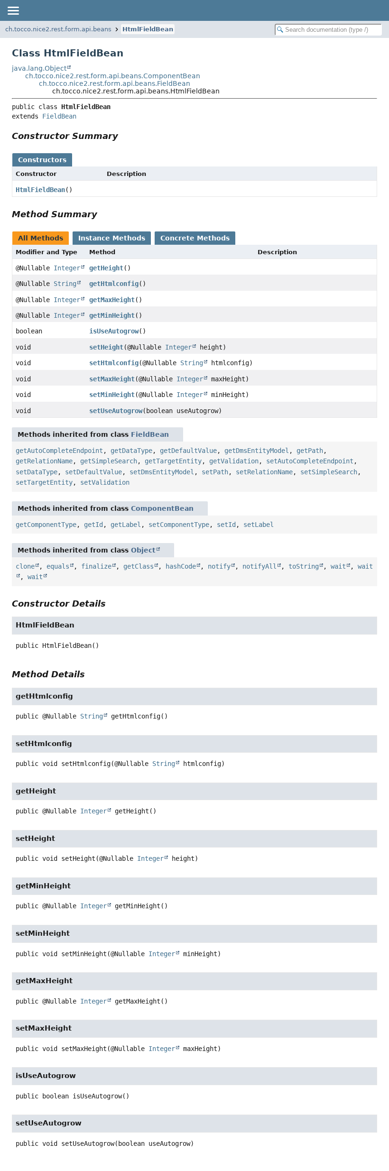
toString (303, 566)
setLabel (258, 524)
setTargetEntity (44, 482)
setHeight (106, 347)
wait (338, 566)
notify (219, 566)
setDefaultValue (93, 472)
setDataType (36, 472)
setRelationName (264, 472)
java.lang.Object (39, 68)
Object (143, 550)
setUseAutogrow (115, 411)
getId (93, 524)
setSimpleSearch (328, 472)
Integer (67, 268)
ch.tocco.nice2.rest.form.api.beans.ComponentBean (112, 76)
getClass (138, 566)
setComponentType (178, 524)
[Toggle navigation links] (13, 10)
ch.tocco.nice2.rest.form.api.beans (58, 29)
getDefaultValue (188, 450)
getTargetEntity (173, 461)
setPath (215, 472)
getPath (309, 450)
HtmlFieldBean (147, 29)
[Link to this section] (125, 136)
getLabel (126, 524)
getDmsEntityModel (256, 450)
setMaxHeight (112, 379)
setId (226, 524)
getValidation (234, 461)
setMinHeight (112, 394)
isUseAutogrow (114, 331)
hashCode (181, 566)
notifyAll (259, 566)
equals (57, 566)
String (65, 283)
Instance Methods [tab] (111, 238)
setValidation (105, 482)
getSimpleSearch (108, 461)
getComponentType (46, 524)
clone (25, 566)
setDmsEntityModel (162, 472)
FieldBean (59, 116)
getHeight (106, 268)
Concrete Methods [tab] (195, 238)
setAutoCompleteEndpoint (309, 461)
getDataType (131, 450)
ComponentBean (162, 508)
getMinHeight (112, 315)
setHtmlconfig (114, 363)
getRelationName (44, 461)
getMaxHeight (112, 300)
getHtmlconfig (114, 283)
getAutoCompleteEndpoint (59, 450)
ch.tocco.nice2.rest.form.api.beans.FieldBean (114, 83)
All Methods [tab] (40, 238)
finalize (96, 566)
